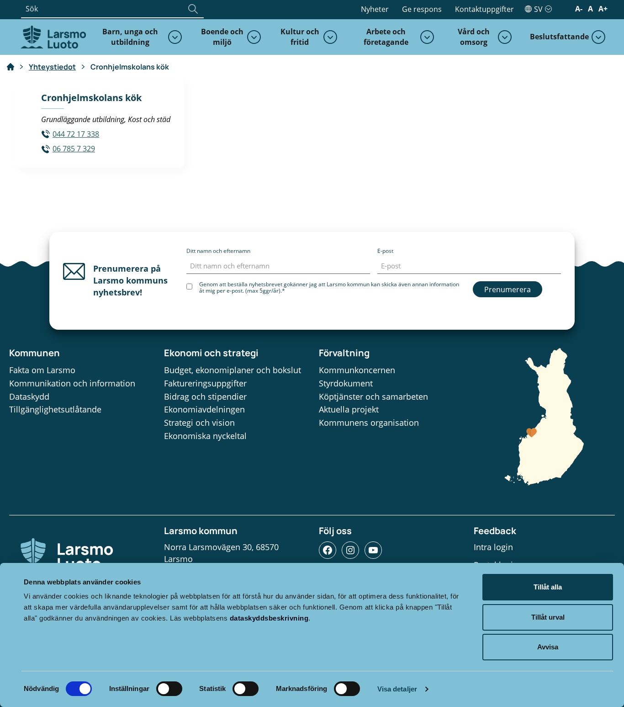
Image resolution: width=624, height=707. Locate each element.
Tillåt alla (548, 587)
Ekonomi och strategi (211, 353)
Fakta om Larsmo (42, 369)
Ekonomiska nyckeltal (205, 435)
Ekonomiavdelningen (204, 409)
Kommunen (34, 353)
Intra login (493, 546)
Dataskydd (29, 396)
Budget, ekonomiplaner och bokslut (232, 369)
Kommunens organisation (369, 422)
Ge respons (422, 9)
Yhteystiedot (52, 67)
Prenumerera (507, 289)
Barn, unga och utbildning (130, 37)
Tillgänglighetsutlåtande (55, 409)
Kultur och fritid (299, 37)
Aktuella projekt (349, 409)
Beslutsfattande (559, 37)
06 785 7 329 (74, 149)
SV (538, 9)
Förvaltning (344, 353)
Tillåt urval (548, 617)
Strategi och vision (199, 422)
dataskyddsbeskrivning (269, 618)
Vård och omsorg (474, 37)
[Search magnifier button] (192, 8)
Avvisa (547, 647)
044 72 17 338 (76, 134)
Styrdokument (346, 383)
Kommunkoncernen (357, 369)
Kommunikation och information (72, 383)
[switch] (169, 688)
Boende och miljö (222, 37)
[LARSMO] (52, 36)
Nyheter (375, 9)
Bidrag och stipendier (205, 396)
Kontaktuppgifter (484, 9)
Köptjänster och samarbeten (373, 396)
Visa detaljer (397, 689)
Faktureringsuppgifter (205, 383)
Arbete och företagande (386, 37)
